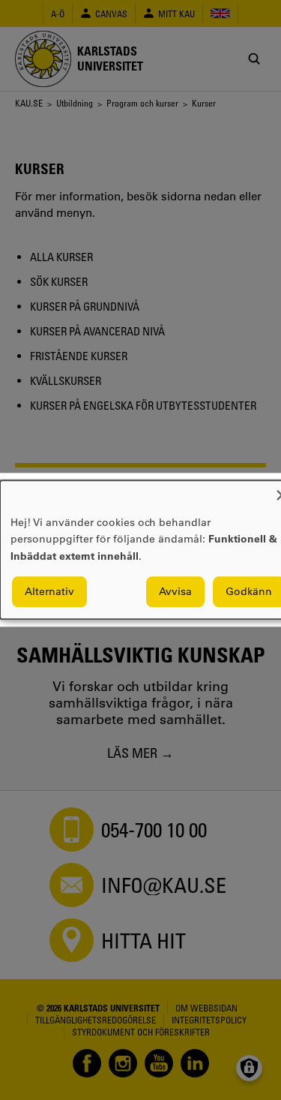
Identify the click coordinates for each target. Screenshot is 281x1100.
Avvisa (175, 592)
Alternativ (49, 592)
